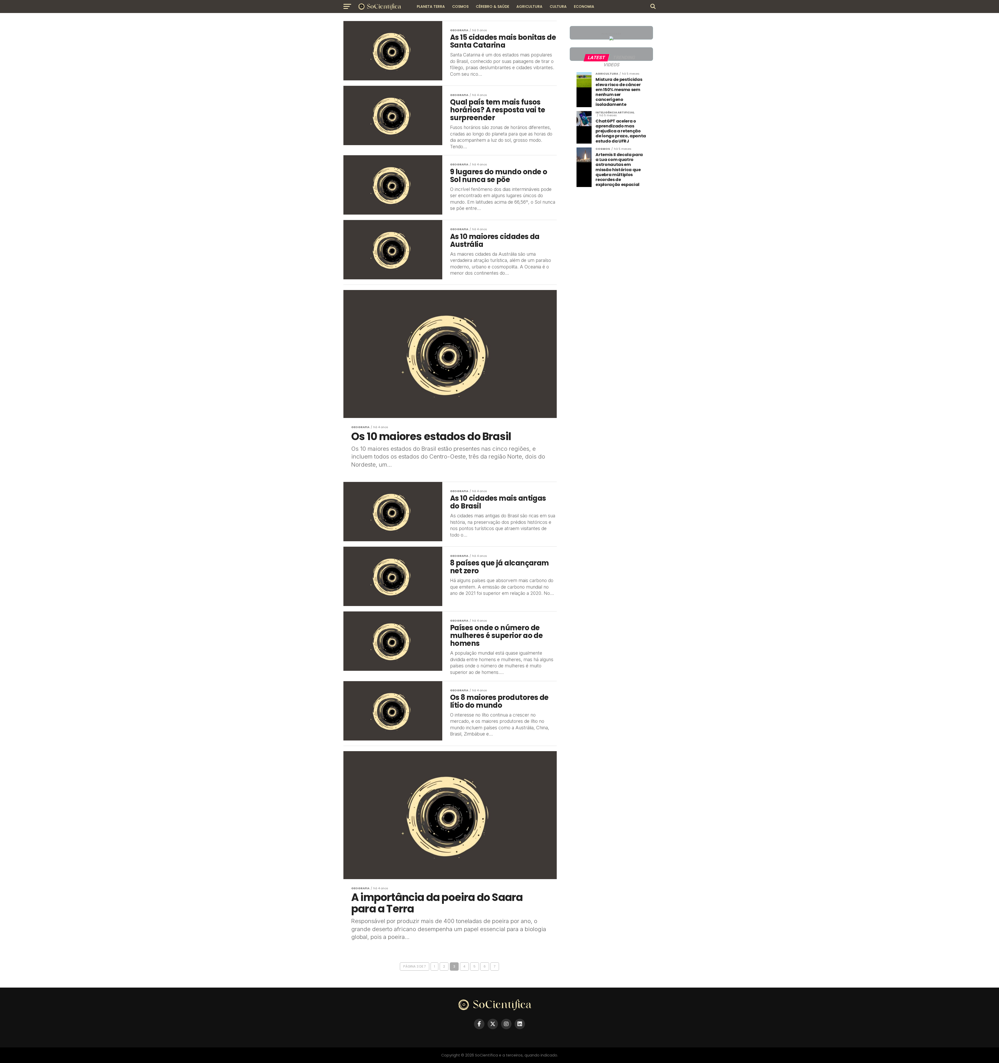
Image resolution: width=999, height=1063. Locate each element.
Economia (584, 6)
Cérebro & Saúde (492, 6)
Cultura (558, 6)
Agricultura (529, 6)
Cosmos (460, 6)
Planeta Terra (431, 6)
